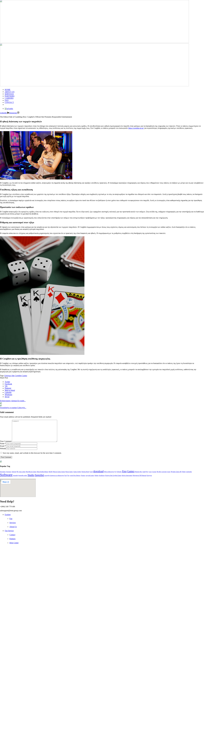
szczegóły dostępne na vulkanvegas (54, 475)
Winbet (96, 475)
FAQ (6, 100)
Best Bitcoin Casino (31, 471)
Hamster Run (138, 471)
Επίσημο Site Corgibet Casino (15, 376)
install (144, 471)
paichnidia (189, 471)
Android (14, 471)
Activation (3, 471)
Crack (91, 471)
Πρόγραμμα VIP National (139, 475)
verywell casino (90, 475)
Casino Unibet (77, 471)
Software (6, 475)
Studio (31, 475)
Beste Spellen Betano (42, 471)
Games (130, 471)
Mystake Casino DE (176, 471)
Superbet (39, 475)
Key (147, 471)
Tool (65, 475)
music (168, 471)
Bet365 (51, 471)
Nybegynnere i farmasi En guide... (13, 401)
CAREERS (9, 98)
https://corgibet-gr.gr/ (136, 128)
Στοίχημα (149, 475)
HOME (7, 90)
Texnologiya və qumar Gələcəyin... (13, 408)
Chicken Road (85, 471)
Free (124, 471)
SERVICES (9, 94)
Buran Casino (69, 471)
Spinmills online (22, 475)
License (154, 471)
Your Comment (5, 441)
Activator (8, 471)
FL (115, 471)
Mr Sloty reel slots (162, 471)
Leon (150, 471)
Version (83, 475)
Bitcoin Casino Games (59, 471)
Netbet (184, 471)
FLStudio (119, 471)
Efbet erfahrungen (109, 471)
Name (3, 443)
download (98, 471)
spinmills (15, 475)
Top (68, 475)
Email (3, 446)
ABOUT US (9, 92)
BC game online (21, 471)
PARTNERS (9, 96)
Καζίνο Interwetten (127, 475)
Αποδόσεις (102, 475)
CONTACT (9, 102)
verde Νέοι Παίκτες (75, 475)
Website (3, 448)
